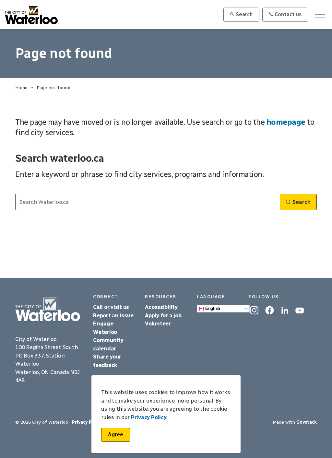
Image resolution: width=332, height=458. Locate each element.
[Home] (49, 310)
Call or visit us (111, 307)
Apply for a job (163, 315)
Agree (115, 434)
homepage (286, 122)
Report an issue (113, 315)
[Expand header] (320, 14)
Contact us (288, 14)
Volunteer (158, 323)
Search (244, 14)
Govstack (306, 422)
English (212, 308)
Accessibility (162, 307)
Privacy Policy (149, 417)
